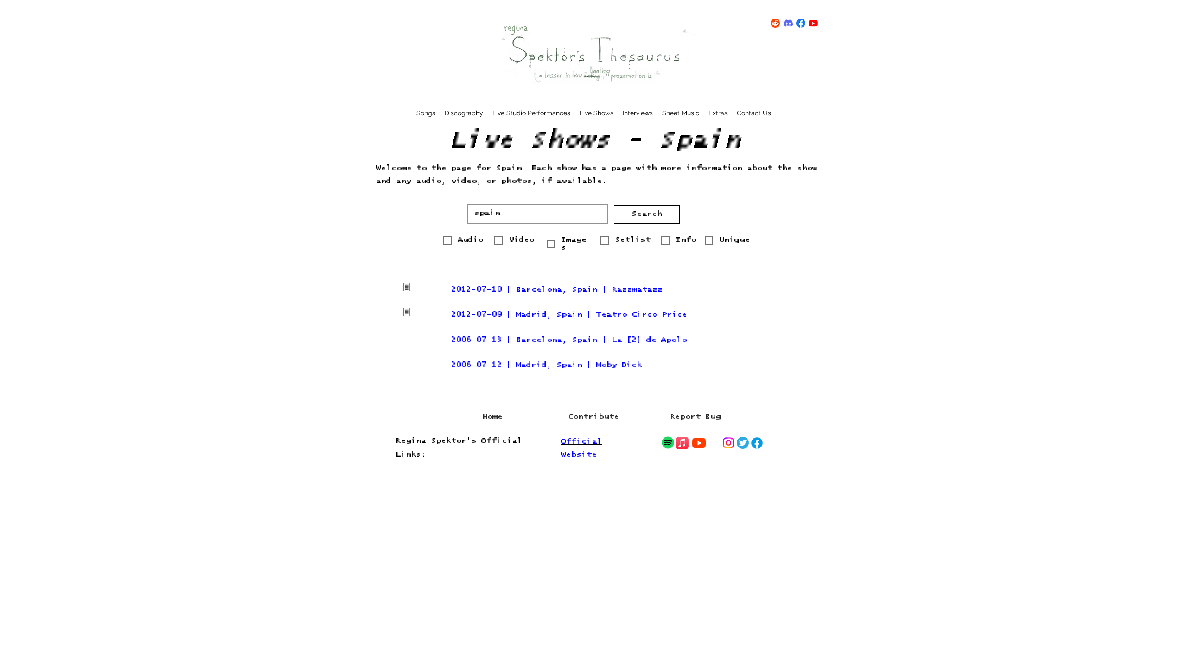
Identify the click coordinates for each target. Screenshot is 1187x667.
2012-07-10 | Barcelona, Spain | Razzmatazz (557, 290)
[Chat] (668, 442)
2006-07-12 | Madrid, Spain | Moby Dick (546, 365)
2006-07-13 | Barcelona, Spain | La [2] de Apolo (569, 340)
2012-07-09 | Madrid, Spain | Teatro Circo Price (569, 315)
